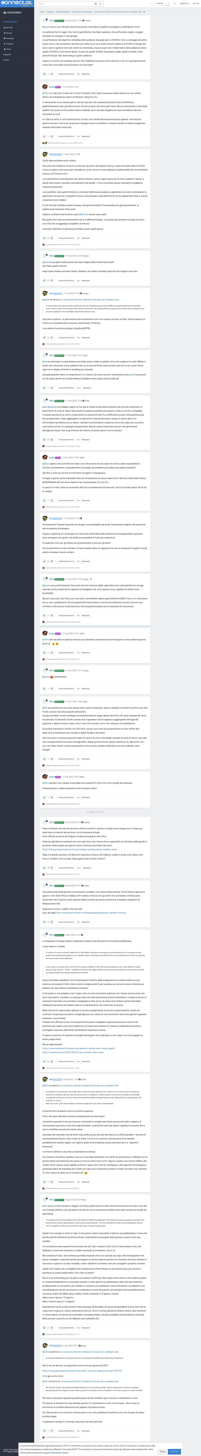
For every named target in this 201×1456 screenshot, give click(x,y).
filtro (51, 20)
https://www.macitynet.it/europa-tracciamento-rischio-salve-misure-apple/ (78, 1048)
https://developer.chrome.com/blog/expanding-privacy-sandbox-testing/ (91, 912)
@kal (85, 355)
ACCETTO (174, 1452)
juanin (52, 87)
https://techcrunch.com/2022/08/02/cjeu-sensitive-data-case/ (73, 1052)
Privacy (5, 1449)
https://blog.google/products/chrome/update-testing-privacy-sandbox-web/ (79, 849)
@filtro (45, 93)
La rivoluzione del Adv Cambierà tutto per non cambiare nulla (90, 299)
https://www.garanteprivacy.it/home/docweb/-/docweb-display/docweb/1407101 (82, 1371)
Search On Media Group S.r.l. (17, 1451)
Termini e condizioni (15, 1449)
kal (50, 154)
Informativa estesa (59, 1453)
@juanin (88, 20)
